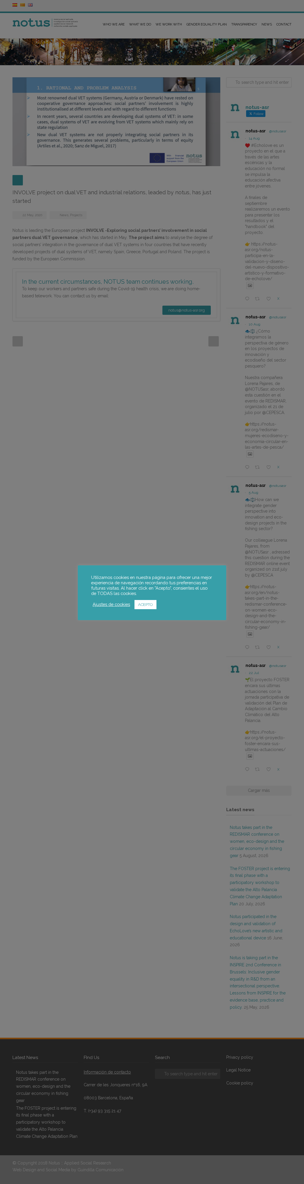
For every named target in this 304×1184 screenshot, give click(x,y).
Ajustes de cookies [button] (111, 604)
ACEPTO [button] (145, 604)
